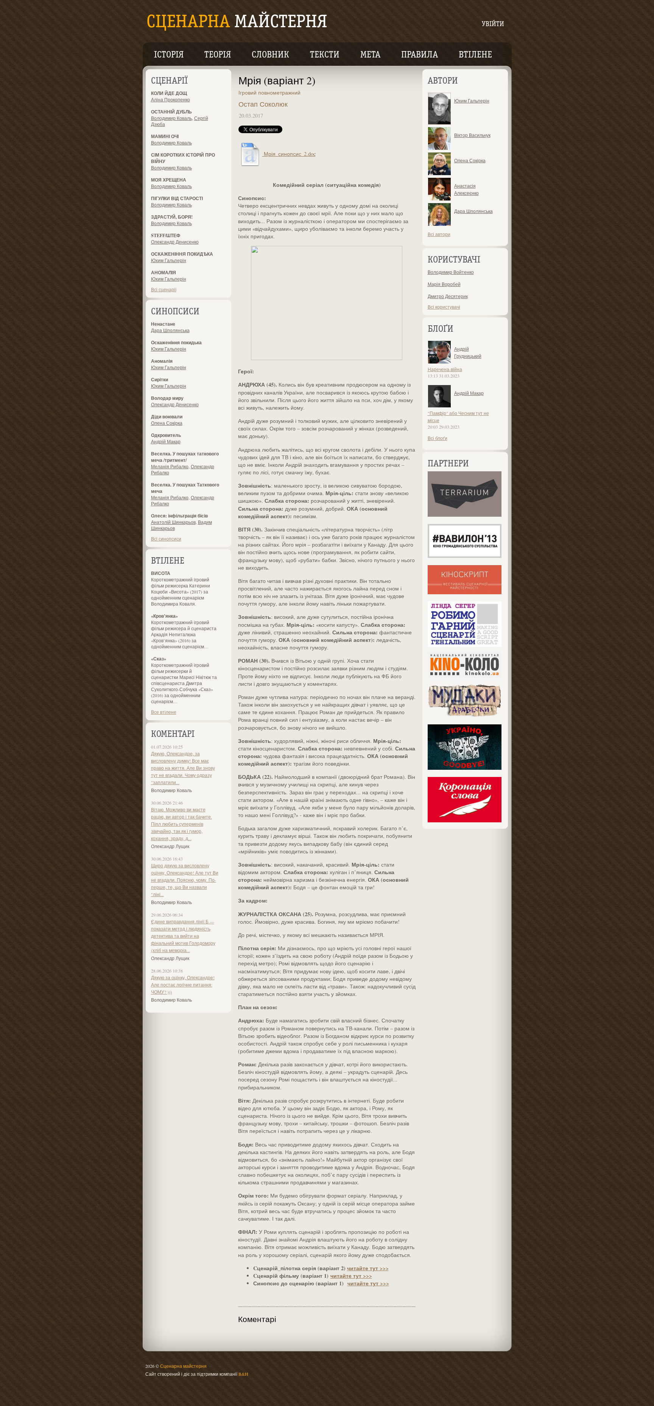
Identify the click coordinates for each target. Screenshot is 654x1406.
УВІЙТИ (493, 24)
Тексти (324, 55)
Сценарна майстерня (183, 1366)
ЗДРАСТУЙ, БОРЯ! (172, 217)
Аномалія (162, 361)
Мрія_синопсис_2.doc (289, 153)
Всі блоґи (437, 438)
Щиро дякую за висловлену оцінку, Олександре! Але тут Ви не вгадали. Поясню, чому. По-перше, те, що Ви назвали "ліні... (184, 879)
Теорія (217, 55)
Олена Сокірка (166, 423)
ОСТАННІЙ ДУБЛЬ (171, 112)
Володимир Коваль (171, 118)
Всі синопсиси (166, 539)
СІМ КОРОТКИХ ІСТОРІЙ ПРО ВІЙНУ (183, 158)
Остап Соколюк (263, 104)
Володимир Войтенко (451, 272)
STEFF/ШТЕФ (165, 235)
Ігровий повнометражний (269, 92)
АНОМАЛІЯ (163, 272)
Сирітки (159, 379)
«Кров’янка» (164, 616)
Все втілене (163, 712)
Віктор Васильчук (472, 135)
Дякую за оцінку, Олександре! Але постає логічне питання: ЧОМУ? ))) (183, 984)
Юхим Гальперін (168, 260)
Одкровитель (166, 435)
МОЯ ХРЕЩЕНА (168, 180)
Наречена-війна (445, 369)
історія (169, 55)
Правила (419, 55)
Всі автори (439, 234)
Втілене (475, 55)
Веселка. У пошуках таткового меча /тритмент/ (185, 457)
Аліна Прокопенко (170, 99)
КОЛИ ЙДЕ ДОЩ (169, 93)
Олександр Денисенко (175, 242)
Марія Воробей (444, 284)
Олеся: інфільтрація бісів (179, 516)
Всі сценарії (163, 289)
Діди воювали (166, 416)
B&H (243, 1374)
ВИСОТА (160, 573)
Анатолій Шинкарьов (173, 522)
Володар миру (167, 398)
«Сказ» (158, 659)
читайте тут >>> (368, 1268)
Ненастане (163, 324)
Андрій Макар (166, 441)
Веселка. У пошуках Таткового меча (185, 488)
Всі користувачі (444, 307)
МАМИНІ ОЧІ (165, 136)
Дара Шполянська (170, 330)
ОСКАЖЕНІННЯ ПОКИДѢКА (182, 254)
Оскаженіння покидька (176, 342)
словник (270, 55)
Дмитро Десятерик (448, 296)
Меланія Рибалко (169, 466)
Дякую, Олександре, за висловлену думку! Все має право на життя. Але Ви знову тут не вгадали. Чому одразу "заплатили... (183, 767)
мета (370, 55)
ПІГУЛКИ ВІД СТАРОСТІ (177, 198)
